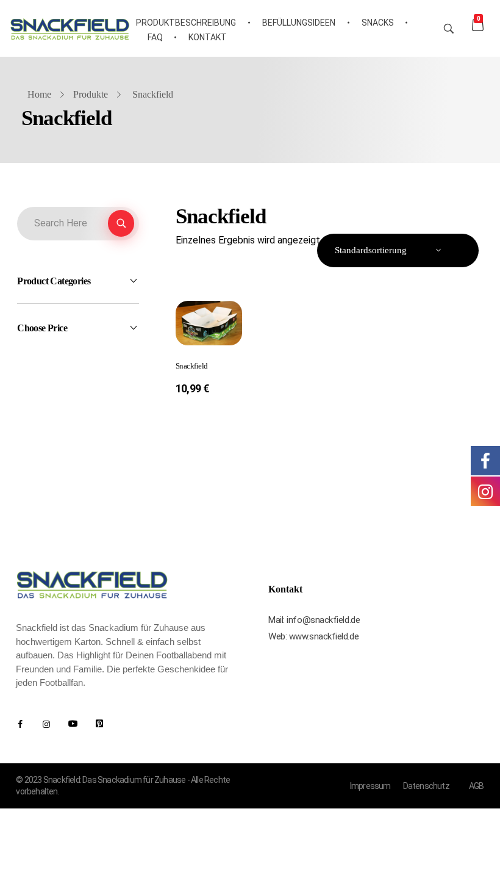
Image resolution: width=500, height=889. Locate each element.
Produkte (90, 94)
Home (39, 94)
